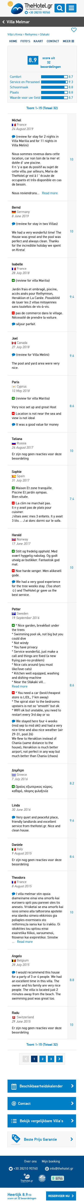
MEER (67, 41)
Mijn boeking (51, 1161)
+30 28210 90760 (39, 12)
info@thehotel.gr (61, 1168)
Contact (24, 1103)
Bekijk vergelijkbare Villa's (41, 1120)
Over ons (30, 1161)
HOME (13, 41)
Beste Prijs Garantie (40, 1139)
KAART (38, 41)
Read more (50, 193)
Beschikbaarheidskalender (41, 1086)
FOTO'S (25, 41)
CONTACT (53, 41)
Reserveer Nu (59, 1196)
